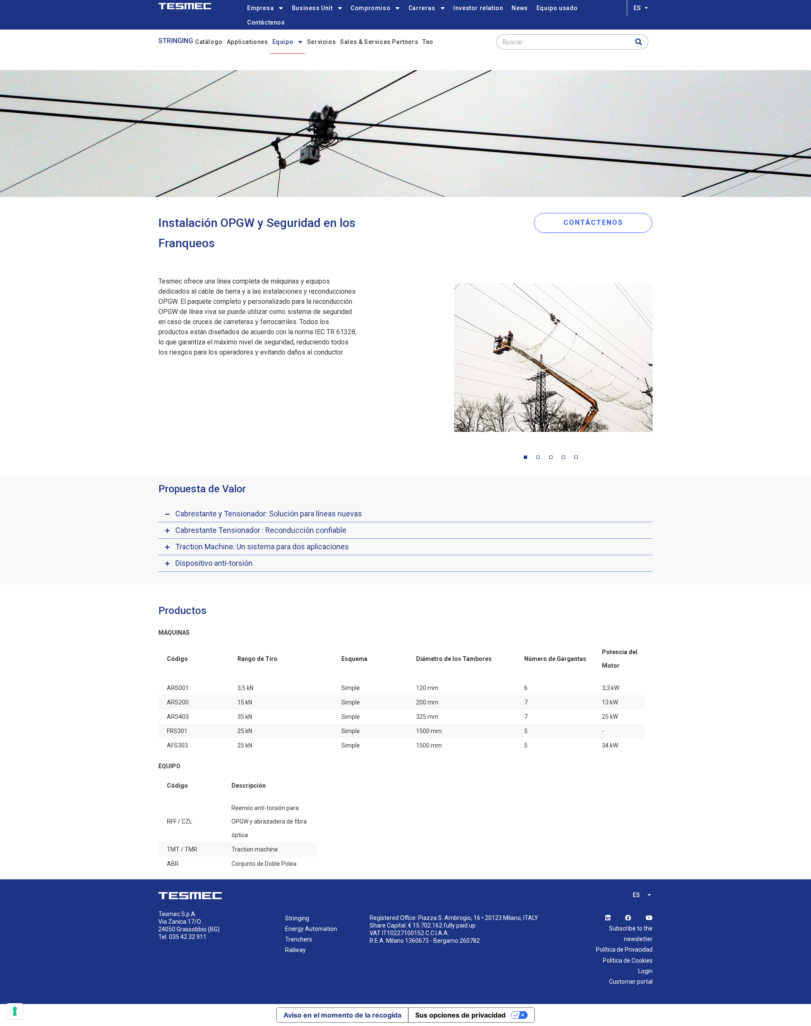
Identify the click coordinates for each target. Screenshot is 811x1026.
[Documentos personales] (184, 6)
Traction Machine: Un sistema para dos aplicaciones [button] (262, 546)
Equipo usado (557, 8)
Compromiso (370, 8)
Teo (427, 41)
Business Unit (312, 8)
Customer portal (631, 981)
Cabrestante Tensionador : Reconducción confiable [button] (260, 530)
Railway (295, 950)
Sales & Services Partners (379, 41)
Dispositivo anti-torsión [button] (214, 563)
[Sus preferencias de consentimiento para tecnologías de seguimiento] (15, 1011)
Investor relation (478, 8)
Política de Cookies (628, 960)
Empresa (260, 8)
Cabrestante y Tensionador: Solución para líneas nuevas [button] (268, 513)
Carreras (421, 8)
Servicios (321, 41)
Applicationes (247, 41)
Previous (448, 359)
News (520, 8)
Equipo (283, 41)
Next (659, 359)
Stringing (175, 41)
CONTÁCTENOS (593, 222)
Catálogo (209, 41)
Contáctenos (266, 22)
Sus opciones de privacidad (460, 1015)
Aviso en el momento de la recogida (342, 1015)
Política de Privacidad (624, 949)
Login (645, 971)
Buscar (512, 42)
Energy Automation (311, 928)
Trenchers (298, 939)
